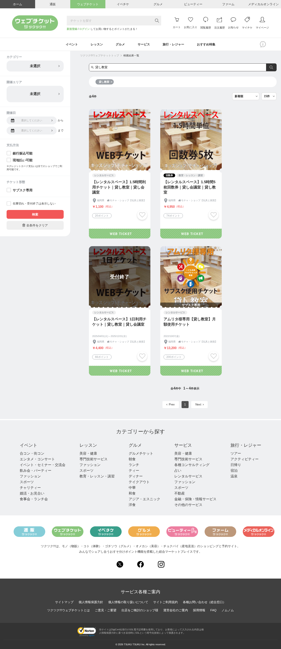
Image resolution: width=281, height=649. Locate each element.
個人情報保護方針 (91, 602)
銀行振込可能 (22, 153)
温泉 (234, 476)
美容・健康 (88, 453)
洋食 (132, 505)
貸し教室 (104, 81)
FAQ (213, 610)
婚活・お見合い (32, 493)
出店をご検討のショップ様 (139, 610)
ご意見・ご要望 (105, 610)
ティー (134, 470)
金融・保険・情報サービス (195, 499)
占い (177, 470)
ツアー (236, 453)
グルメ (135, 445)
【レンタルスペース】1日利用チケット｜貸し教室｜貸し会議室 (119, 321)
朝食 (132, 459)
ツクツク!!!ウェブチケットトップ (99, 55)
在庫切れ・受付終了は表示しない (34, 203)
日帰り (236, 465)
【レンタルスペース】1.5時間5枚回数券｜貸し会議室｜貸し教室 (190, 187)
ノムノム (228, 610)
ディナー (136, 476)
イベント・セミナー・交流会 (42, 465)
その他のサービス (188, 505)
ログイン (84, 28)
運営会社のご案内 (175, 610)
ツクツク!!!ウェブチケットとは (68, 610)
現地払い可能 (22, 160)
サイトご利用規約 (165, 602)
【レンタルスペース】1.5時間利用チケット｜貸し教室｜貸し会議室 (119, 187)
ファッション (30, 476)
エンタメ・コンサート (37, 459)
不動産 (179, 493)
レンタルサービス (188, 476)
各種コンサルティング (191, 465)
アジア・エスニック (144, 499)
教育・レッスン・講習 (97, 476)
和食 (132, 493)
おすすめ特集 (206, 44)
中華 (132, 487)
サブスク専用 (22, 190)
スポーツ (27, 482)
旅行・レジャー (246, 445)
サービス (183, 445)
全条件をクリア (35, 225)
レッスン (88, 445)
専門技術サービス (93, 459)
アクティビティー (245, 459)
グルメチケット (141, 453)
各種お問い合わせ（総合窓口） (204, 602)
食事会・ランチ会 (34, 499)
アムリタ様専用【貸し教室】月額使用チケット (190, 321)
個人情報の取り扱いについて (128, 602)
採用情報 (199, 610)
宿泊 (234, 470)
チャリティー (30, 487)
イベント (28, 445)
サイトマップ (64, 602)
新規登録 (72, 28)
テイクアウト (139, 482)
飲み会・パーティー (35, 470)
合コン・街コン (32, 453)
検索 (35, 214)
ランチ (134, 465)
